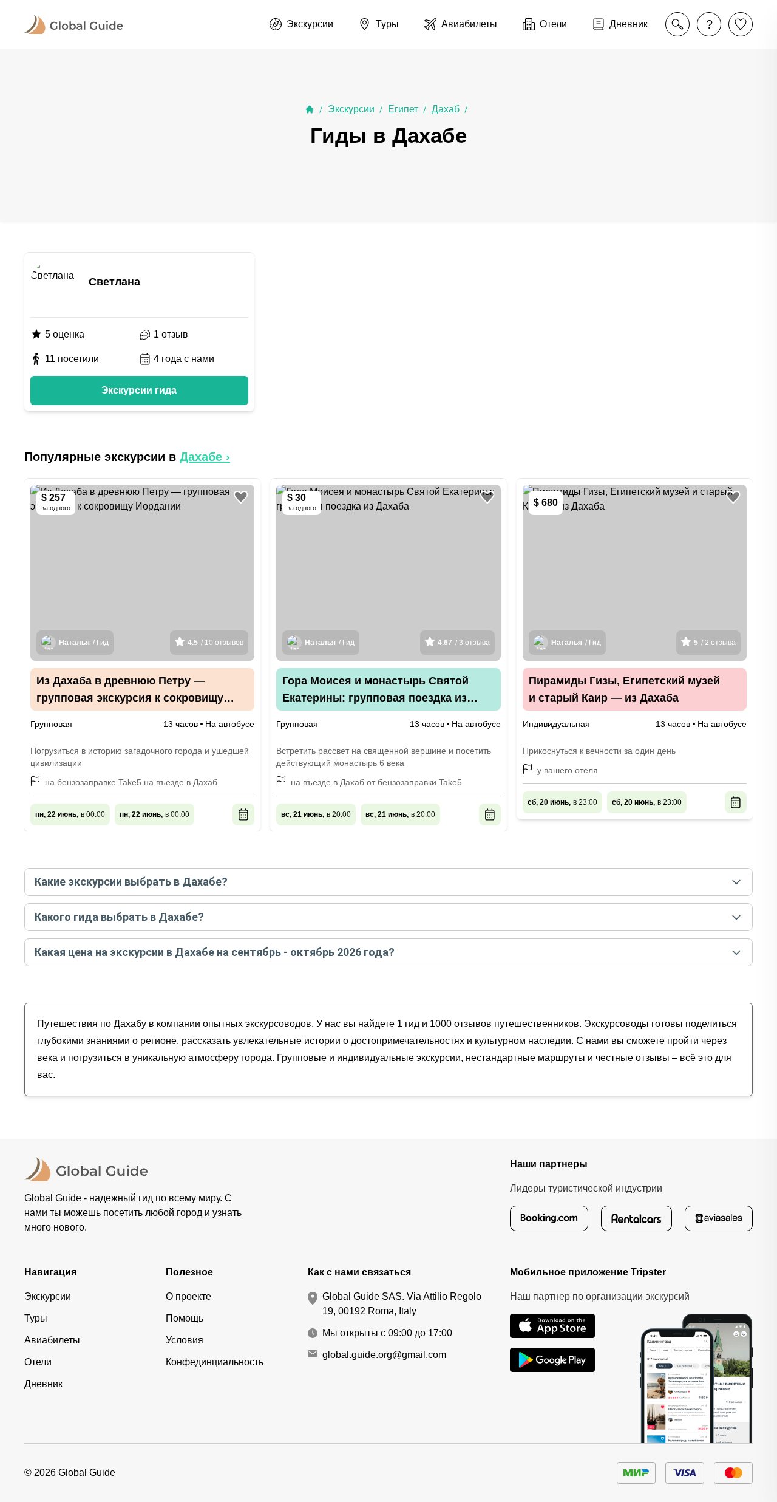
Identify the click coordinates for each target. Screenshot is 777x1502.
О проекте (188, 1296)
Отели (38, 1362)
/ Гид (84, 642)
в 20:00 (316, 814)
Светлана (114, 282)
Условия (184, 1340)
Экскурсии (351, 109)
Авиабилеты (52, 1340)
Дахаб (446, 109)
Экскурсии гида (139, 390)
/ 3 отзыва (464, 642)
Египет (403, 109)
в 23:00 (562, 802)
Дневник (43, 1384)
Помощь (184, 1318)
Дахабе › (205, 456)
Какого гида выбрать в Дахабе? (119, 916)
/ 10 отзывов (215, 642)
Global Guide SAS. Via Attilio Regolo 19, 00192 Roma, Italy (401, 1303)
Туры (35, 1318)
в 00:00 (70, 814)
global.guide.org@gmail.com (384, 1355)
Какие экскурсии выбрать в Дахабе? (131, 881)
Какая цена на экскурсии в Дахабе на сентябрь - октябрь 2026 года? (215, 952)
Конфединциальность (214, 1362)
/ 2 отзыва (715, 642)
